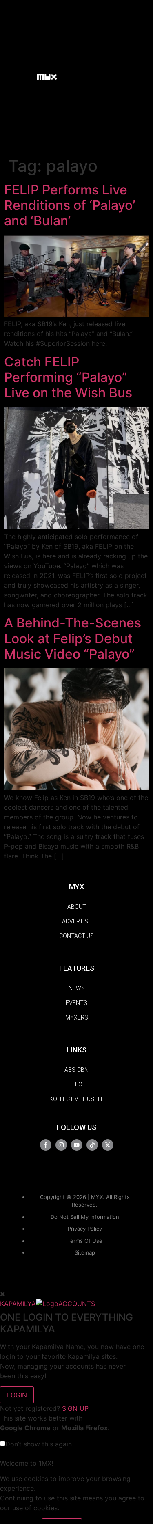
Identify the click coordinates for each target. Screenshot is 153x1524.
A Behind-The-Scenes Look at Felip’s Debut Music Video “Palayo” (72, 638)
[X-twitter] (107, 1145)
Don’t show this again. (39, 1444)
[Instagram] (61, 1145)
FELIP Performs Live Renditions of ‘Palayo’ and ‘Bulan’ (69, 205)
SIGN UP (75, 1408)
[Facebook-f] (45, 1145)
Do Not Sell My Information (85, 1217)
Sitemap (85, 1252)
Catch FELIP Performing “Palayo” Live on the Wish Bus (68, 377)
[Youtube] (76, 1145)
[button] (27, 76)
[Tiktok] (92, 1145)
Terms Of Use (84, 1240)
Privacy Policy (85, 1228)
